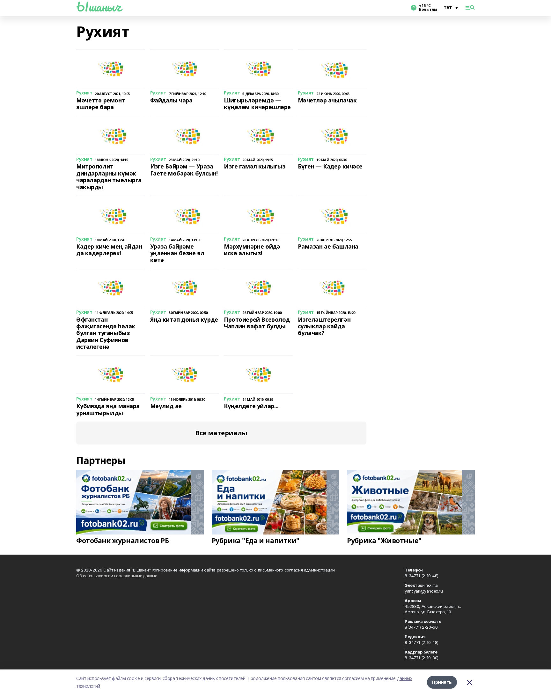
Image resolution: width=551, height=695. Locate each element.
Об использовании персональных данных (116, 575)
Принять (442, 682)
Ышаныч (98, 7)
